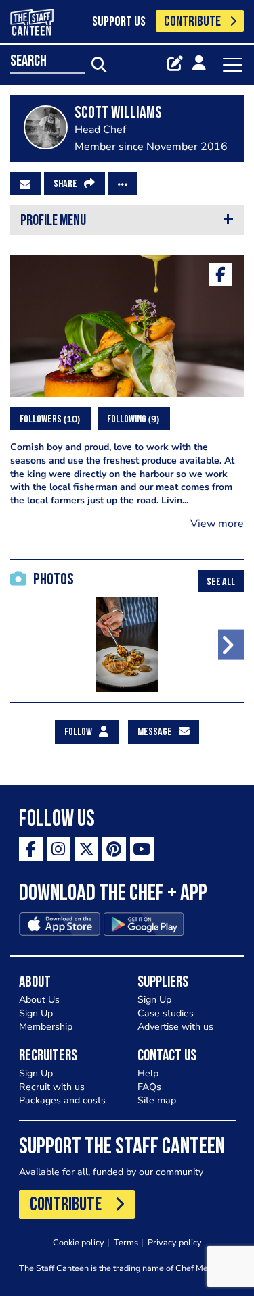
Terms (126, 1242)
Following (131, 419)
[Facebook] (220, 274)
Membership (45, 1026)
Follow (78, 732)
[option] (127, 644)
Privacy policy (175, 1242)
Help (147, 1073)
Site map (156, 1100)
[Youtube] (142, 849)
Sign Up (36, 1013)
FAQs (149, 1086)
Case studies (165, 1013)
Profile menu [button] (53, 221)
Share (65, 184)
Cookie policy (78, 1242)
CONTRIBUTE (192, 22)
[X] (86, 849)
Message (154, 732)
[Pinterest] (114, 849)
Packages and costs (62, 1100)
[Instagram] (58, 849)
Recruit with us (52, 1086)
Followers (48, 419)
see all (221, 582)
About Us (39, 999)
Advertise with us (175, 1026)
